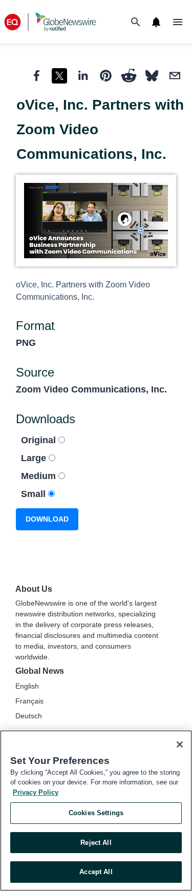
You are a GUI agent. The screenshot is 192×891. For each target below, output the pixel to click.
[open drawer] (177, 22)
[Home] (50, 22)
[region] (96, 810)
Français (29, 701)
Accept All (95, 872)
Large (35, 458)
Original (39, 440)
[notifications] (156, 22)
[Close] (179, 744)
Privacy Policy (35, 792)
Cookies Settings (96, 813)
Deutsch (28, 716)
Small (34, 494)
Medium (39, 476)
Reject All (95, 842)
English (27, 686)
